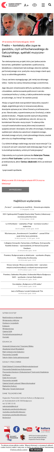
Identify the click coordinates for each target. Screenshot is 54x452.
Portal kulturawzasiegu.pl (12, 334)
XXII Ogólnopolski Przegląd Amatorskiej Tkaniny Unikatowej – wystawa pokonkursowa (27, 216)
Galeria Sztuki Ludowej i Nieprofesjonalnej (19, 383)
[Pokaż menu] (43, 5)
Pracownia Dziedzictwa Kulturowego (17, 369)
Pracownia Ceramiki (10, 354)
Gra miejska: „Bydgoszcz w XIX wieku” (27, 285)
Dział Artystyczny (9, 378)
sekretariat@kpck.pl (10, 406)
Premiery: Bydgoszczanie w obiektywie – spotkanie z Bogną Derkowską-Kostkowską (27, 257)
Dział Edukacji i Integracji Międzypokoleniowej (20, 366)
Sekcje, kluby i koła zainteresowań (16, 357)
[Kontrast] (34, 5)
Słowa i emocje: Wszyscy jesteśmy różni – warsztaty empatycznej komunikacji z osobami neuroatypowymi (27, 267)
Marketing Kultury (10, 386)
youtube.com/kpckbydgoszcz (14, 412)
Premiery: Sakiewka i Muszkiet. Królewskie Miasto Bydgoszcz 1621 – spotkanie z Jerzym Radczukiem (27, 276)
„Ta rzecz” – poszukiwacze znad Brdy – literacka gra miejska (27, 208)
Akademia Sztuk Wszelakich (13, 349)
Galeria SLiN (7, 331)
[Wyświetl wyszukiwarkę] (50, 5)
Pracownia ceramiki (10, 380)
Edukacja (6, 326)
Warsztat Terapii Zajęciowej (13, 389)
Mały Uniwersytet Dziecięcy (13, 352)
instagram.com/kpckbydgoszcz (14, 415)
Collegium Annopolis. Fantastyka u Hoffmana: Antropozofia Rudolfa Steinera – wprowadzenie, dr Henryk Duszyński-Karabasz (27, 246)
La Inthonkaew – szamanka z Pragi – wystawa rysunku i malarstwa (27, 226)
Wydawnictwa (8, 329)
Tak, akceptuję (35, 450)
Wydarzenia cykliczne (11, 320)
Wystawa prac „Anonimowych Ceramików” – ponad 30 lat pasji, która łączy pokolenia (27, 235)
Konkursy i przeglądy (11, 323)
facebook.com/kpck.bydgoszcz (14, 409)
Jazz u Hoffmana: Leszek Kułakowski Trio (27, 292)
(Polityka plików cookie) (18, 450)
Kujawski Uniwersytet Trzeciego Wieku (18, 346)
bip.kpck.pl (7, 417)
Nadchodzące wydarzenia (12, 317)
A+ (26, 5)
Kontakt (6, 337)
